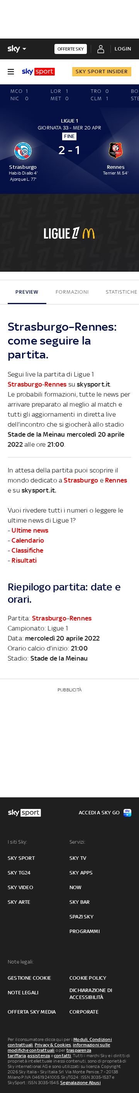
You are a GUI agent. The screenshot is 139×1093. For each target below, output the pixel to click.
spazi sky (81, 917)
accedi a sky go (99, 813)
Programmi (85, 931)
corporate (84, 1012)
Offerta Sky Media (32, 1012)
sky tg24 (19, 873)
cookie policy (88, 978)
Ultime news (30, 530)
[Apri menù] (11, 72)
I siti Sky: (17, 842)
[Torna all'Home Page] (38, 72)
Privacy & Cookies (53, 1045)
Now (76, 887)
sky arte (19, 902)
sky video (20, 887)
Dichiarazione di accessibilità (91, 993)
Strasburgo (25, 384)
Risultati (24, 560)
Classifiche (27, 550)
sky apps (81, 873)
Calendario (28, 540)
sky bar (80, 902)
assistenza (38, 1055)
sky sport (21, 858)
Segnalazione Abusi (80, 1082)
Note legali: (21, 962)
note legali (23, 992)
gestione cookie (29, 978)
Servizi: (78, 842)
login (123, 49)
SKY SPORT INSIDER (102, 71)
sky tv (78, 858)
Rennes (55, 384)
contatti (62, 1055)
